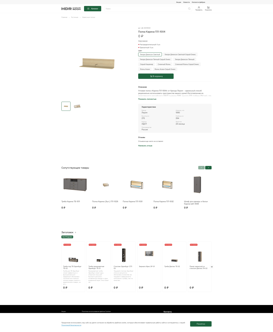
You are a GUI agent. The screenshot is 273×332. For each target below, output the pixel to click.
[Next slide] (131, 63)
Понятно (201, 324)
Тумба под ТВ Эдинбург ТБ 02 (72, 267)
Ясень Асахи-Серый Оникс (165, 69)
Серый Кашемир (146, 64)
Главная (64, 17)
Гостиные (74, 17)
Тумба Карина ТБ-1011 (70, 201)
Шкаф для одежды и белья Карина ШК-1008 (196, 202)
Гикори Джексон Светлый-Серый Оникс (180, 54)
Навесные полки (88, 17)
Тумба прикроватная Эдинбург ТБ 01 (96, 267)
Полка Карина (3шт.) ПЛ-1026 (105, 201)
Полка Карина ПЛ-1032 (163, 201)
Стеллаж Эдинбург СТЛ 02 (123, 267)
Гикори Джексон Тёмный (184, 59)
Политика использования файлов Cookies (96, 311)
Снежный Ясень (164, 64)
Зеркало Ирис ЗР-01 (147, 266)
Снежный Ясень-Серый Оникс (187, 64)
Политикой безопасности (71, 325)
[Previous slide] (64, 63)
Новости (186, 2)
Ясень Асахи (145, 69)
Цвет (140, 51)
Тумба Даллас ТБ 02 (172, 266)
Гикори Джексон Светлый (150, 54)
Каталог (94, 8)
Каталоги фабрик (198, 2)
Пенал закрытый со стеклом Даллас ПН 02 (198, 267)
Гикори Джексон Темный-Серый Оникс (155, 59)
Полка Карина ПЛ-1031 (132, 201)
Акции (178, 2)
